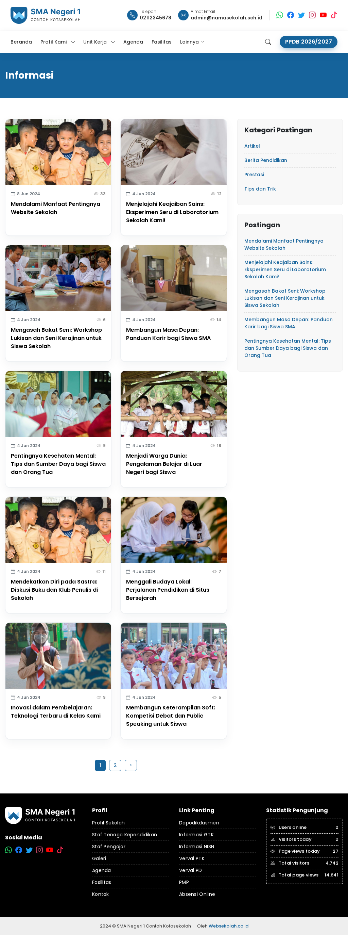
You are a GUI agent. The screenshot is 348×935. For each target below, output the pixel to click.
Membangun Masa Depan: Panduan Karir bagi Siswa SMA (168, 334)
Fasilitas (101, 882)
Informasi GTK (196, 834)
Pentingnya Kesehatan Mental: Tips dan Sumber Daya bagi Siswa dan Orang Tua (58, 464)
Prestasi (254, 174)
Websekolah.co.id (228, 926)
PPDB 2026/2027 (308, 42)
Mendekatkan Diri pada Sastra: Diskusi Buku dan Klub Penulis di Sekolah (54, 590)
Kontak (100, 894)
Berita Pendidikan (265, 160)
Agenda (101, 870)
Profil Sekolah (108, 822)
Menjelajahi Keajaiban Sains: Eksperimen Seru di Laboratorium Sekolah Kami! (172, 212)
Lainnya (189, 41)
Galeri (99, 858)
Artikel (252, 146)
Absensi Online (197, 894)
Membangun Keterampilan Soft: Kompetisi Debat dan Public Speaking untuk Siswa (170, 716)
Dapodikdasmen (199, 822)
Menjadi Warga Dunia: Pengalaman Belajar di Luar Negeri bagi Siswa (164, 464)
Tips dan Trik (260, 188)
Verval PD (190, 870)
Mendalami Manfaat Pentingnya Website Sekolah (55, 208)
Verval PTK (192, 858)
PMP (184, 882)
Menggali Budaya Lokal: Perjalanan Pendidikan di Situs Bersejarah (167, 590)
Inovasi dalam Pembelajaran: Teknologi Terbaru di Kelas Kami (56, 712)
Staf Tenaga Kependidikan (124, 834)
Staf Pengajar (108, 846)
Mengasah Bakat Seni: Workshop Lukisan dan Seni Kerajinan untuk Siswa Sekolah (56, 338)
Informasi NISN (196, 846)
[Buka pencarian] (268, 42)
